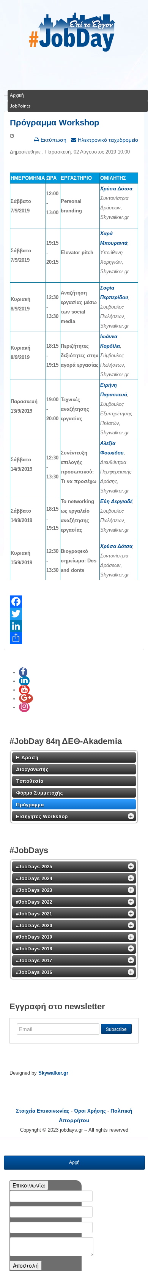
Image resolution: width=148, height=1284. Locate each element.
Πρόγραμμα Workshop (54, 122)
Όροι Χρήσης (90, 1111)
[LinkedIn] (74, 626)
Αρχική (17, 95)
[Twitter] (74, 614)
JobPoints (20, 105)
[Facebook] (74, 601)
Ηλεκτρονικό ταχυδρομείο (107, 140)
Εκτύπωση (52, 140)
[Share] (74, 638)
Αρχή (74, 1162)
